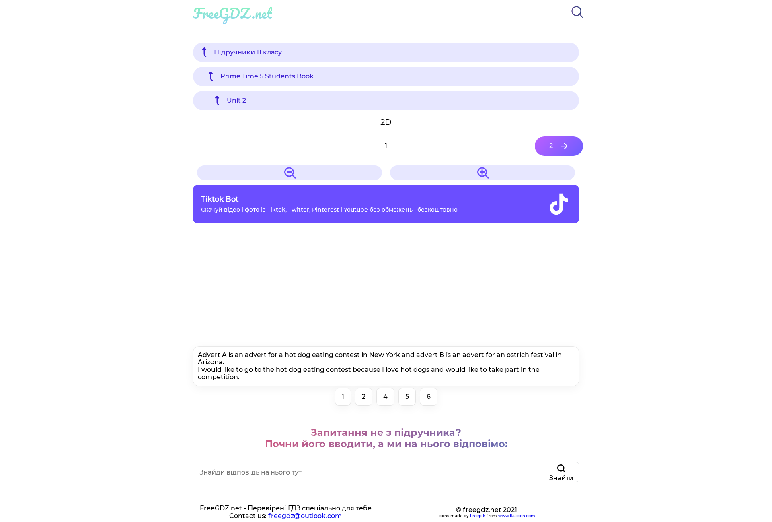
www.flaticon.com (516, 515)
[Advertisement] (386, 287)
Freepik (477, 515)
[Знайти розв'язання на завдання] (577, 19)
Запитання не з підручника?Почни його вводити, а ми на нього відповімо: (386, 438)
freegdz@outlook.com (305, 516)
